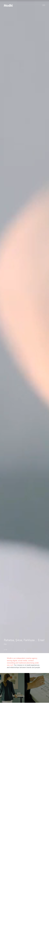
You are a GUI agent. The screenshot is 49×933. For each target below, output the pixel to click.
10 (6, 650)
